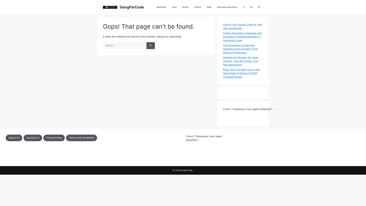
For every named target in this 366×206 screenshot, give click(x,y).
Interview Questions (227, 7)
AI (251, 7)
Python (197, 7)
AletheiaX (161, 7)
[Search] (150, 45)
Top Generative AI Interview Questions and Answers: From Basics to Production (240, 49)
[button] (259, 7)
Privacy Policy (54, 137)
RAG (209, 7)
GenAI (185, 7)
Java (174, 7)
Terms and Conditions (81, 137)
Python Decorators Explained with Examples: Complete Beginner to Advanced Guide (242, 37)
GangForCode (132, 7)
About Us (14, 137)
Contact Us (32, 137)
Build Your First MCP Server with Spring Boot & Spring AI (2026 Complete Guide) (241, 73)
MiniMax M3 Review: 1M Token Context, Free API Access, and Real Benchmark (240, 61)
